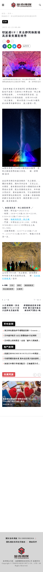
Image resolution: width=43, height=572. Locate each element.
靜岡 (19, 285)
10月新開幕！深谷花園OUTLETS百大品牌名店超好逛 (11, 307)
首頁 (3, 13)
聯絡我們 (33, 542)
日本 (9, 13)
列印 (27, 46)
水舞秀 (19, 289)
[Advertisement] (21, 450)
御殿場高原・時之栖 (20, 219)
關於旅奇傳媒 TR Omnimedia (20, 538)
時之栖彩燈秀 (8, 289)
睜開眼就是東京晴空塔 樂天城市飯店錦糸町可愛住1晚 (32, 307)
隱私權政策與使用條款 (16, 542)
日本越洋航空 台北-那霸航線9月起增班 (20, 335)
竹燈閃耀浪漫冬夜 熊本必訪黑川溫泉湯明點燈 (23, 358)
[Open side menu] (3, 5)
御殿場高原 (29, 285)
